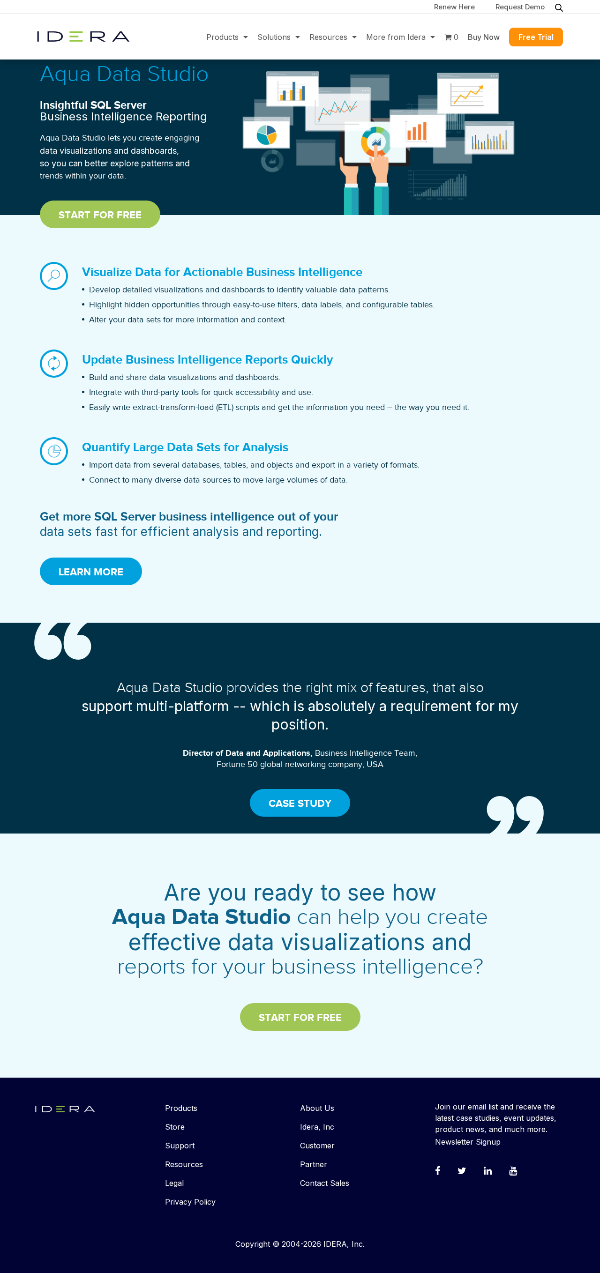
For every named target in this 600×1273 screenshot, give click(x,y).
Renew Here (454, 6)
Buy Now (484, 37)
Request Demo (520, 6)
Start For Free (300, 1018)
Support (180, 1145)
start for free (100, 215)
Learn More (91, 572)
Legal (174, 1183)
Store (175, 1127)
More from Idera (396, 37)
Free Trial (536, 37)
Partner (313, 1164)
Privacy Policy (190, 1201)
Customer (317, 1145)
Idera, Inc (317, 1127)
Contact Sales (324, 1183)
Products (222, 37)
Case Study (300, 803)
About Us (317, 1108)
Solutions (274, 37)
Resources (328, 37)
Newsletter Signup (468, 1141)
